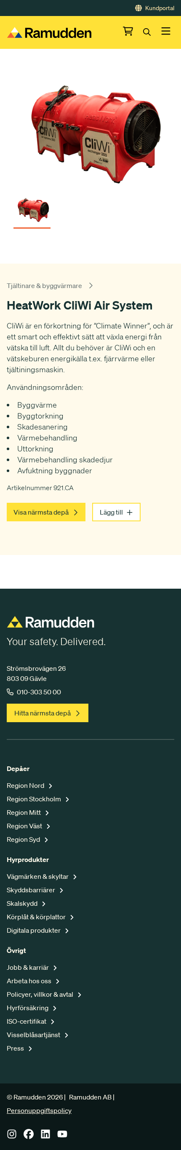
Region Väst (25, 826)
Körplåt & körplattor (37, 917)
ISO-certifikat (27, 1021)
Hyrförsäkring (28, 1007)
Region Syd (24, 839)
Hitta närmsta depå (42, 713)
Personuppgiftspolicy (39, 1110)
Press (16, 1048)
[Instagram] (12, 1136)
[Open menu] (166, 32)
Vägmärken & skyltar (38, 876)
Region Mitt (24, 812)
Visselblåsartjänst (34, 1034)
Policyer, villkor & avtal (41, 994)
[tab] (32, 207)
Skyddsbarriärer (31, 890)
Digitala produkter (34, 930)
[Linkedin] (45, 1136)
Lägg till (111, 512)
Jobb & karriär (28, 967)
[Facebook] (29, 1136)
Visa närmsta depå (41, 512)
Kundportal (159, 8)
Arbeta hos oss (30, 981)
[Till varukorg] (133, 32)
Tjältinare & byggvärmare (44, 285)
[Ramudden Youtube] (62, 1136)
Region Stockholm (34, 799)
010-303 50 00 (39, 692)
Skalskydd (23, 903)
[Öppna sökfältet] (152, 32)
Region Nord (26, 785)
